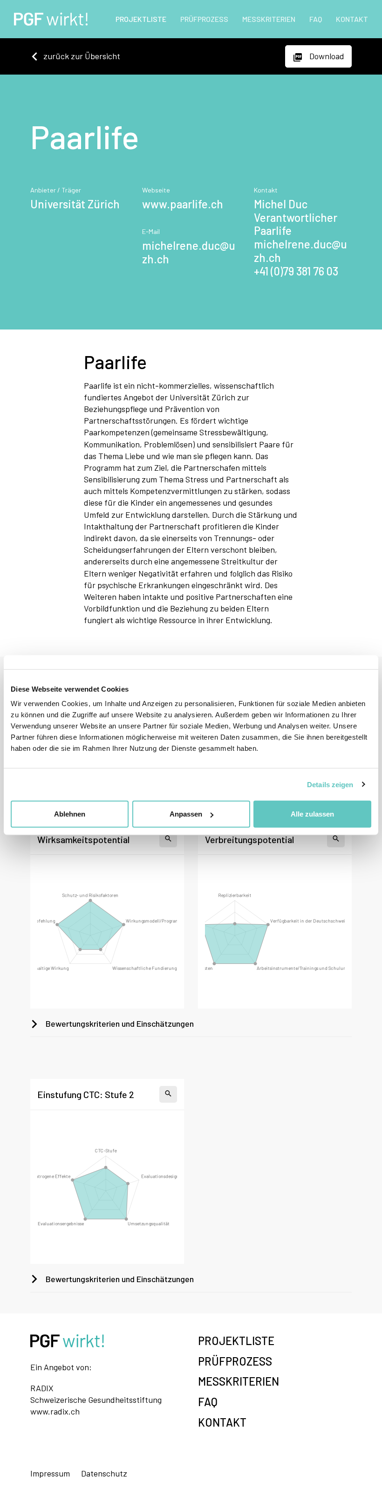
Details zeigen (330, 784)
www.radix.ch (55, 1411)
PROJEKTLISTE (141, 18)
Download (325, 56)
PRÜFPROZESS (204, 18)
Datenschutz (104, 1473)
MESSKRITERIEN (268, 18)
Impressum (50, 1473)
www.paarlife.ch (182, 204)
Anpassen (186, 814)
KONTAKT (352, 18)
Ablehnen (69, 814)
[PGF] (47, 19)
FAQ (315, 18)
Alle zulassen (312, 814)
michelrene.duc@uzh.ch (188, 252)
